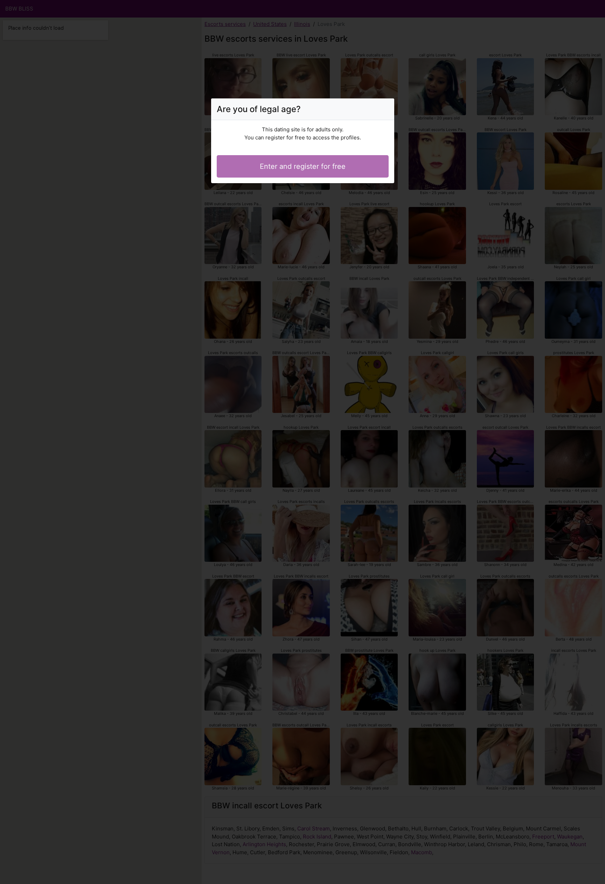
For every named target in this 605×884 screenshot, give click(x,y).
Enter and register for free (303, 166)
